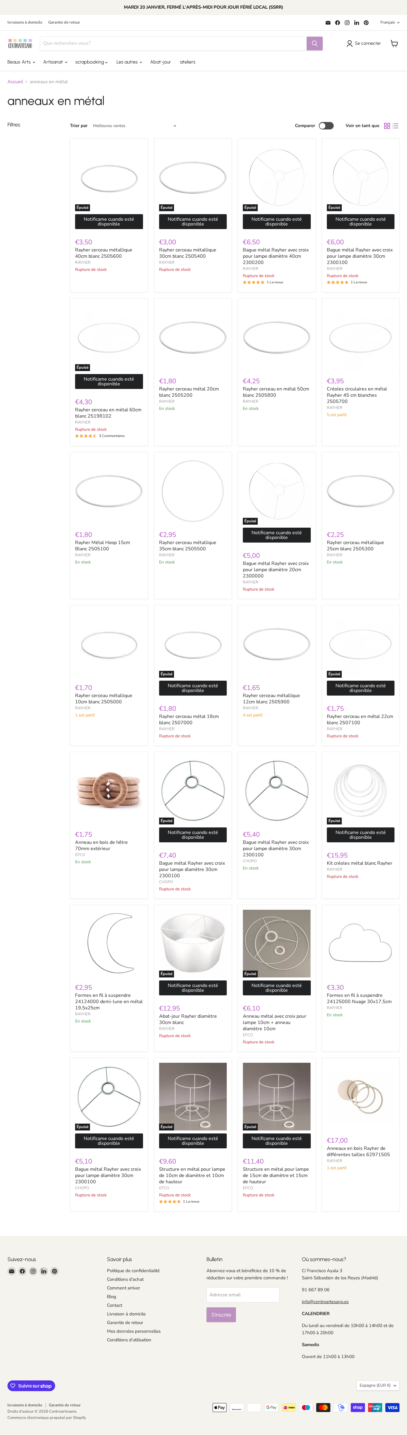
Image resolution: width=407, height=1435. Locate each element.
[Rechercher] (315, 43)
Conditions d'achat (125, 1279)
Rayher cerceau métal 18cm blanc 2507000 (189, 719)
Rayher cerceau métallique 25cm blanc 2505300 (355, 545)
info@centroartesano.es (325, 1302)
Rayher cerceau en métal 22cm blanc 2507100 (360, 719)
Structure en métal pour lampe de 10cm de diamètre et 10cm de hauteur (192, 1175)
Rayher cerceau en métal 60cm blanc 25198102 (108, 413)
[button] (365, 43)
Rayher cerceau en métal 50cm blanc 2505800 (276, 392)
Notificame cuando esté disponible (109, 221)
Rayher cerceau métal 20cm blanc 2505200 (189, 392)
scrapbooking (90, 62)
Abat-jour (160, 62)
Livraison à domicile (126, 1314)
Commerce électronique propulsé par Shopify (46, 1417)
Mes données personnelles (134, 1331)
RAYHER (83, 262)
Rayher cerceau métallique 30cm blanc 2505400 (187, 253)
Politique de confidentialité (133, 1271)
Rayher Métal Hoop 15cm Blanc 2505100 (102, 545)
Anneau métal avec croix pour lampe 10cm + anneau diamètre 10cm (274, 1022)
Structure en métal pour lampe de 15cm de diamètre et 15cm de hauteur (276, 1175)
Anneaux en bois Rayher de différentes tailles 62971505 (358, 1151)
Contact (114, 1305)
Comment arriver (123, 1288)
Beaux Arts (19, 62)
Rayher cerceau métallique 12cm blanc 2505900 (271, 698)
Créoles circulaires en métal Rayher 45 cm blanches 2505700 (357, 395)
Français (387, 22)
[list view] (395, 126)
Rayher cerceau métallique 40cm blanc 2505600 (103, 253)
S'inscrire (221, 1315)
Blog (111, 1297)
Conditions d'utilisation (129, 1340)
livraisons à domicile (24, 22)
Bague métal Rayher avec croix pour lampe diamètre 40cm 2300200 (276, 256)
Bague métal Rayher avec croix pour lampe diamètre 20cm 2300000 (276, 569)
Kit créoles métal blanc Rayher (359, 863)
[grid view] (387, 126)
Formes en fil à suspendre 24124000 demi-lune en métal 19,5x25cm (109, 1001)
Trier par (79, 125)
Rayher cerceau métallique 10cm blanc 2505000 (103, 698)
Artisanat (53, 62)
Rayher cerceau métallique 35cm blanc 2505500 (187, 545)
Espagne (375, 1385)
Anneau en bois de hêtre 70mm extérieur (101, 845)
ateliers (187, 62)
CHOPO (166, 882)
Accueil (15, 81)
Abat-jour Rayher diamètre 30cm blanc (188, 1019)
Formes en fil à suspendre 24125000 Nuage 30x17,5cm (359, 998)
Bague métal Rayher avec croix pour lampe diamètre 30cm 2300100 (360, 256)
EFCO (80, 855)
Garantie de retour (64, 22)
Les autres (127, 62)
